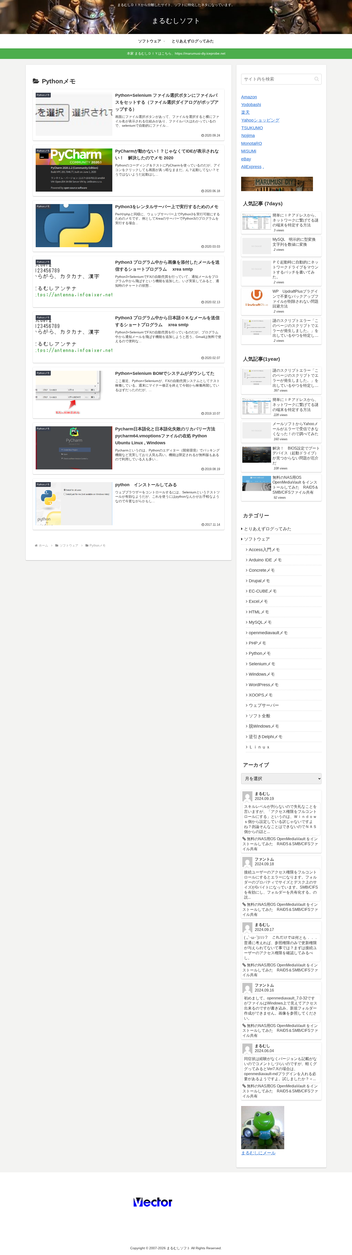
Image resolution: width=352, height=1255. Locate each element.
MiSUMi (248, 151)
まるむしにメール (258, 1153)
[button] (316, 79)
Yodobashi (251, 104)
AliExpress (251, 166)
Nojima (248, 135)
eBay (246, 159)
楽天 (245, 112)
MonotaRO (251, 143)
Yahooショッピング (260, 120)
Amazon (249, 97)
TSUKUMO (252, 128)
